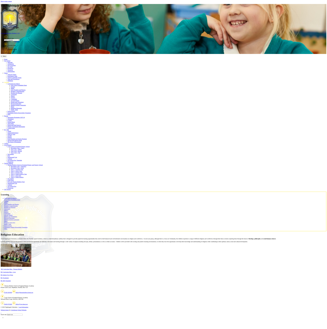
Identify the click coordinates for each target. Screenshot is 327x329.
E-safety (9, 120)
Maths (12, 88)
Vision (6, 73)
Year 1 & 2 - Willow (16, 149)
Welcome (10, 62)
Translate (16, 41)
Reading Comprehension (17, 91)
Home (5, 59)
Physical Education (16, 103)
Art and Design (15, 100)
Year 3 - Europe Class (17, 172)
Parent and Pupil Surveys (14, 125)
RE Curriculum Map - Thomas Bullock (11, 269)
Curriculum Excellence (13, 84)
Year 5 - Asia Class (16, 175)
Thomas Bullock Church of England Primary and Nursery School (25, 165)
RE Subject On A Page (7, 275)
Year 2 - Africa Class (16, 171)
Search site (3, 314)
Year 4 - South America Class (19, 174)
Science (13, 97)
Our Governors (11, 65)
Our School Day (11, 186)
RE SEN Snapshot (6, 281)
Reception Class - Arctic (17, 168)
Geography (14, 94)
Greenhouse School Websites (18, 310)
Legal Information (23, 307)
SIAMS (9, 136)
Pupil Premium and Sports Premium (17, 139)
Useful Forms (11, 128)
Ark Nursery (7, 189)
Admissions (10, 64)
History (13, 96)
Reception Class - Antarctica (18, 166)
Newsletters (10, 154)
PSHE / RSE (14, 110)
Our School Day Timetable (14, 160)
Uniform (9, 159)
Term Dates (10, 123)
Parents (6, 116)
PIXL (9, 114)
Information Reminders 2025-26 (16, 117)
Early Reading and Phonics (18, 90)
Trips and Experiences (13, 79)
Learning (6, 82)
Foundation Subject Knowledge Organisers (19, 113)
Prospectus (10, 68)
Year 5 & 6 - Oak (15, 152)
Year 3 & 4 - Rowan (16, 151)
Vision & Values (11, 74)
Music (12, 106)
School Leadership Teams (14, 77)
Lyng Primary (7, 145)
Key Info (6, 129)
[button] (6, 37)
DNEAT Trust (11, 134)
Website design (5, 310)
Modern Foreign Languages (18, 105)
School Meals (11, 122)
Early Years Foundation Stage (19, 85)
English (13, 87)
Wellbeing (10, 80)
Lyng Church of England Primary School (18, 146)
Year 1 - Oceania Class (17, 169)
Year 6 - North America (17, 177)
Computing (14, 99)
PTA (8, 156)
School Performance (12, 133)
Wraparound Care (12, 157)
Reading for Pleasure (16, 93)
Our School (7, 61)
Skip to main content (6, 1)
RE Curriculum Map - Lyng (8, 272)
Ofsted (9, 131)
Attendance (10, 119)
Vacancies (10, 70)
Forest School (11, 111)
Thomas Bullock (8, 163)
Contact (6, 143)
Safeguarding (11, 71)
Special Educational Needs (14, 140)
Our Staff (10, 67)
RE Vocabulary (5, 278)
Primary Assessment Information (16, 126)
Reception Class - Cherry (17, 148)
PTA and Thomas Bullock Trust (16, 182)
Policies (9, 137)
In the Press (10, 180)
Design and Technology (17, 102)
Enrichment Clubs (12, 76)
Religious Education (16, 108)
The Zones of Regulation (14, 142)
